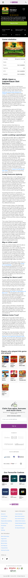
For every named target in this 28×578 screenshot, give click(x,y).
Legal (2, 527)
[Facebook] (2, 558)
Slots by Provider (5, 550)
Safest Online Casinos (20, 520)
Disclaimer (3, 525)
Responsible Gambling (6, 520)
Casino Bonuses (19, 525)
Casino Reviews (18, 514)
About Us (3, 514)
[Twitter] (6, 558)
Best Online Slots (5, 536)
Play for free (14, 23)
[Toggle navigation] (3, 2)
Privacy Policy (4, 523)
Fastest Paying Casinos (20, 523)
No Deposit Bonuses (20, 527)
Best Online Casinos (19, 516)
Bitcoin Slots (4, 543)
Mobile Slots (4, 541)
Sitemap (3, 530)
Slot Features (4, 545)
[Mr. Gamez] (14, 2)
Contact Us (3, 518)
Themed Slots (4, 547)
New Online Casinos (19, 518)
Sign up (14, 426)
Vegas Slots (4, 538)
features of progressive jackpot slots (13, 336)
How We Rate (4, 516)
